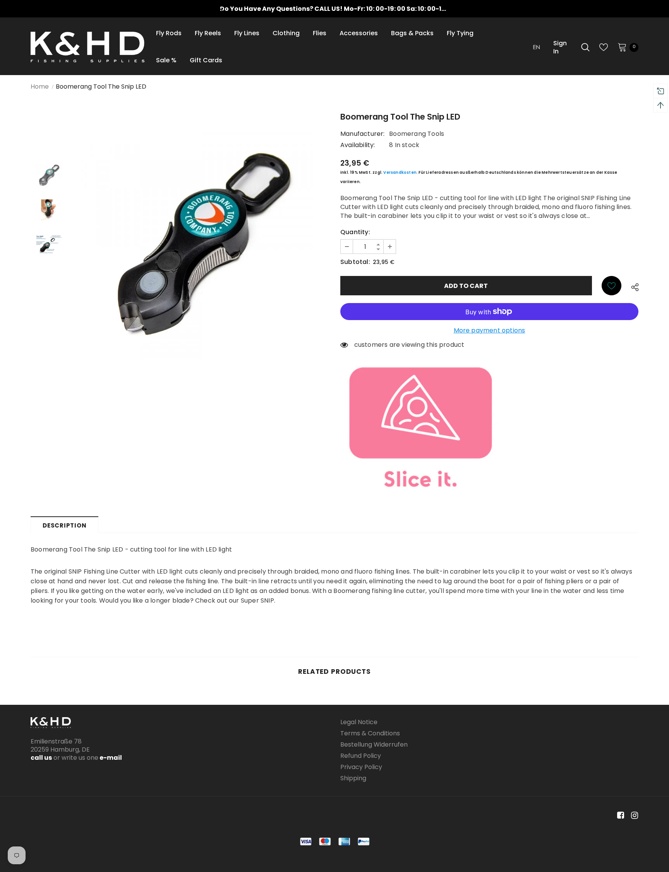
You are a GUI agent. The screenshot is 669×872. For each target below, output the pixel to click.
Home (40, 86)
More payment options (489, 330)
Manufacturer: (362, 134)
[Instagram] (633, 815)
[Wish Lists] (611, 285)
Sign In (560, 47)
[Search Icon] (585, 47)
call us (41, 757)
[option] (334, 8)
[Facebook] (619, 815)
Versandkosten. (400, 172)
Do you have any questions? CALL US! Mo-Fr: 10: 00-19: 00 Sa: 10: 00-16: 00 (338, 8)
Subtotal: (355, 262)
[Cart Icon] (622, 46)
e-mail (110, 757)
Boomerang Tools (416, 133)
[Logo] (87, 47)
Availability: (357, 145)
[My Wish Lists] (603, 47)
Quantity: (355, 232)
